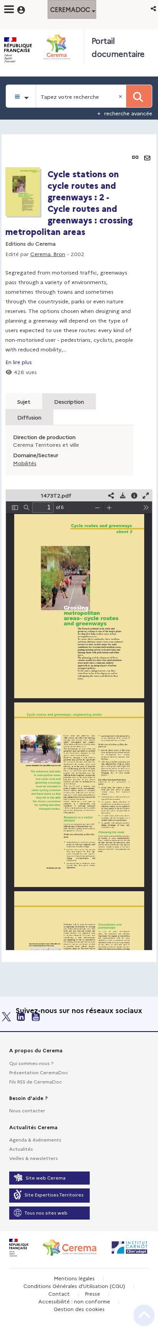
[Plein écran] (145, 495)
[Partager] (111, 495)
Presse (92, 1293)
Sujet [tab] (23, 401)
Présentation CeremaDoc (38, 1072)
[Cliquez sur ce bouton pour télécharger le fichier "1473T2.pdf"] (122, 495)
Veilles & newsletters (33, 1158)
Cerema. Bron (47, 254)
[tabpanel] (79, 548)
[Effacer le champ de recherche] (121, 96)
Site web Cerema (46, 1177)
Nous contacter (27, 1110)
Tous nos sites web (46, 1212)
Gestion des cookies (79, 1308)
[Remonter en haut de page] (144, 1315)
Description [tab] (69, 401)
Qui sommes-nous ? (31, 1063)
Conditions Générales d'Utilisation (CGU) (74, 1285)
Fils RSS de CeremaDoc (35, 1081)
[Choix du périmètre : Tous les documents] (21, 96)
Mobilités (24, 463)
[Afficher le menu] (9, 9)
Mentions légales (74, 1278)
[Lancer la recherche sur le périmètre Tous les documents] (139, 96)
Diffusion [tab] (29, 417)
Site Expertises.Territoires (54, 1194)
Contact (59, 1293)
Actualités (21, 1148)
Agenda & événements (35, 1139)
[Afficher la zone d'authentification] (25, 9)
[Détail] (134, 495)
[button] (154, 8)
